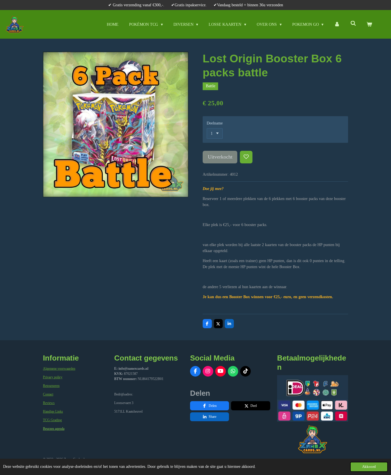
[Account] (337, 24)
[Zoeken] (353, 23)
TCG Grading (52, 420)
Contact (48, 394)
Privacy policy (52, 377)
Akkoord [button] (369, 467)
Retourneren (51, 386)
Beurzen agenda (53, 429)
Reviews (49, 403)
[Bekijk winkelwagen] (369, 24)
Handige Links (53, 411)
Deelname (215, 123)
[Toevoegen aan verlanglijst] (246, 157)
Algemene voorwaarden (59, 369)
